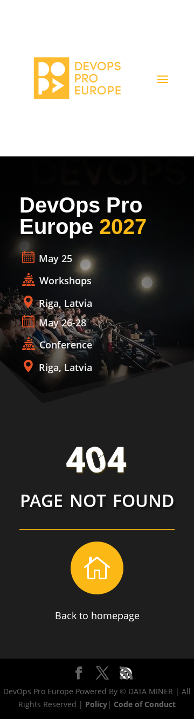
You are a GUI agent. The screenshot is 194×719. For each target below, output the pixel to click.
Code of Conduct (145, 704)
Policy (96, 704)
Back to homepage (97, 615)
